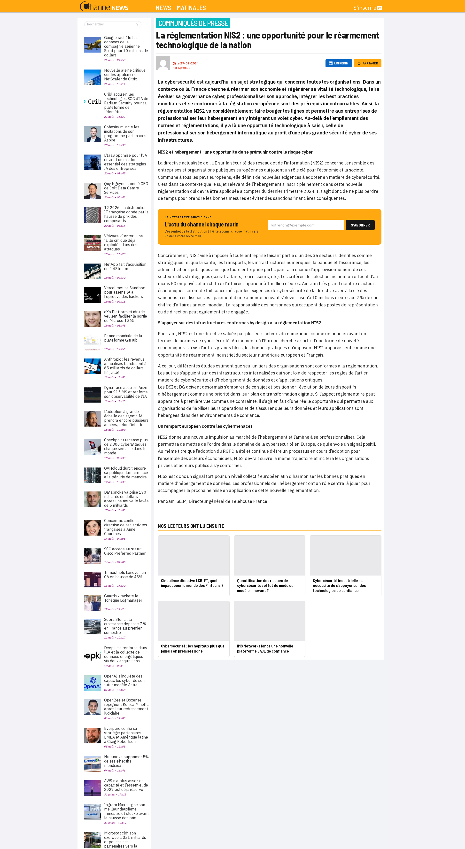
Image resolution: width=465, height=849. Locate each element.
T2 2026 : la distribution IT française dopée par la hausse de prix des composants (126, 214)
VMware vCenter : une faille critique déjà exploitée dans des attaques (123, 242)
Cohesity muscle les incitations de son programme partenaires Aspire (125, 133)
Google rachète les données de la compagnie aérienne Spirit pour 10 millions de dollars (126, 46)
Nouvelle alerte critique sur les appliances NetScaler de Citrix (125, 74)
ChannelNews (104, 6)
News (163, 7)
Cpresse (184, 68)
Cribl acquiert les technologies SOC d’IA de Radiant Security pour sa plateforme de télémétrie (126, 103)
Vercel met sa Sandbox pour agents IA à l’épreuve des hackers (124, 292)
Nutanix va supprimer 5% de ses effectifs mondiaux (126, 761)
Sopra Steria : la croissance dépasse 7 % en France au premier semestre (125, 626)
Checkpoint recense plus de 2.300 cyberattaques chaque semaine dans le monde (126, 446)
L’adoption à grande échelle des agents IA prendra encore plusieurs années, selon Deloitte (126, 418)
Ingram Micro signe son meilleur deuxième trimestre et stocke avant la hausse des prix (126, 811)
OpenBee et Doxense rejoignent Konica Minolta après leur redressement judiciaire (126, 707)
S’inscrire (365, 7)
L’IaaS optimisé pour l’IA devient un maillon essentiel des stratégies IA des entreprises (125, 162)
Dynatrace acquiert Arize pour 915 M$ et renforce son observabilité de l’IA (126, 392)
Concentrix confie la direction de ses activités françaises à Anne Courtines (125, 527)
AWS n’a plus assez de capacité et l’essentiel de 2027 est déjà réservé (126, 785)
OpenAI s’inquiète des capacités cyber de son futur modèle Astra (124, 680)
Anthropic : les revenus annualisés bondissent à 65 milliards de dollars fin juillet (125, 366)
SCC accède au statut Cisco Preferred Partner (125, 551)
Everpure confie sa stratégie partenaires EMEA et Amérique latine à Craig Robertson (126, 735)
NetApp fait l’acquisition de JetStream (125, 266)
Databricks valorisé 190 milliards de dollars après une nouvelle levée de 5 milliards (126, 499)
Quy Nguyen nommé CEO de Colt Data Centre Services (126, 188)
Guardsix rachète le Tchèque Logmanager (123, 598)
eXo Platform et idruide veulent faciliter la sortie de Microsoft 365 (125, 316)
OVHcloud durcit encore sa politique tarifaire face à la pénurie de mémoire (126, 472)
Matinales (191, 7)
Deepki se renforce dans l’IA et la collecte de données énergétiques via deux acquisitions (125, 654)
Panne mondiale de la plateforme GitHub (123, 338)
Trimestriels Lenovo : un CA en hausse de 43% (125, 574)
